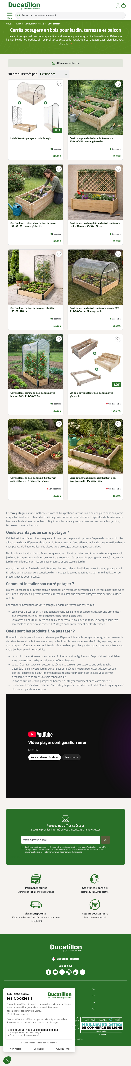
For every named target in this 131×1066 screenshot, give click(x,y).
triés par (31, 74)
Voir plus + (15, 857)
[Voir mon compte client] (117, 5)
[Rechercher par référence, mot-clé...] (18, 15)
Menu (10, 18)
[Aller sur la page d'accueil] (23, 5)
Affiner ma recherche (67, 63)
